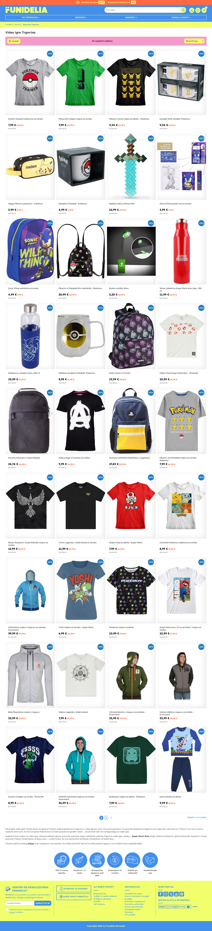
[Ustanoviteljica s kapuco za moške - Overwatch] (181, 675)
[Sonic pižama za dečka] (181, 760)
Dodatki (130, 17)
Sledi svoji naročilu (75, 896)
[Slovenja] (160, 894)
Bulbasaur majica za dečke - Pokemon (127, 796)
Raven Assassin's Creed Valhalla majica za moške (28, 543)
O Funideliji (130, 914)
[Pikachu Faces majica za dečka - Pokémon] (131, 82)
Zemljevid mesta (132, 909)
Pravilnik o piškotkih (134, 904)
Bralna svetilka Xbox (119, 288)
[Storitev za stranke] (197, 10)
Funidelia (9, 25)
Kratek (15, 41)
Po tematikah (30, 17)
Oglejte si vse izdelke (197, 817)
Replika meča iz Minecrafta (122, 203)
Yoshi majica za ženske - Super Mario (76, 627)
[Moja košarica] (204, 10)
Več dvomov (99, 904)
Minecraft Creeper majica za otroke (75, 119)
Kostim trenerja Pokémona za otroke (25, 119)
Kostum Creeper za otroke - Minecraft (26, 796)
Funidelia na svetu (133, 893)
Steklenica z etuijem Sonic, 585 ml (24, 373)
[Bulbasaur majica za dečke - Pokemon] (131, 760)
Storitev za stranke (75, 888)
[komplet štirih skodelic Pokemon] (181, 82)
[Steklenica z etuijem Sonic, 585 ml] (30, 336)
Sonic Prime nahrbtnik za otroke (23, 288)
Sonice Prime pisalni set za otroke (175, 203)
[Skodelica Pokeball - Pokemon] (80, 167)
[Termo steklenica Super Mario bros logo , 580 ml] (181, 251)
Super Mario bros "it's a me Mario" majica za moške (180, 628)
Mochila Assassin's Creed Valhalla (24, 458)
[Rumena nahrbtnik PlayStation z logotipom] (131, 421)
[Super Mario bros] (181, 590)
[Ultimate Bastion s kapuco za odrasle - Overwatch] (131, 675)
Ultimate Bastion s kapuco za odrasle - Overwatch (127, 713)
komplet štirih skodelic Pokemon (175, 119)
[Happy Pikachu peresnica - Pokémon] (30, 167)
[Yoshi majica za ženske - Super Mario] (80, 590)
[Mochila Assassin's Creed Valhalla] (30, 421)
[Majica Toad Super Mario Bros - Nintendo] (181, 336)
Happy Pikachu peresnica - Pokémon (25, 203)
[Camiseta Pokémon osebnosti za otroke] (181, 505)
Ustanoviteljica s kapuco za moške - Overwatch (176, 713)
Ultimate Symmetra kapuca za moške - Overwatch (77, 797)
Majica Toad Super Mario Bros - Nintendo (179, 373)
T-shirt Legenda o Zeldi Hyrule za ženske (77, 542)
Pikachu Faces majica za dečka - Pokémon (129, 119)
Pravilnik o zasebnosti (135, 901)
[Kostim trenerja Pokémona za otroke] (30, 82)
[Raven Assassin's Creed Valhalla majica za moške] (30, 505)
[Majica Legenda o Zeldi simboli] (80, 675)
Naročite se (43, 903)
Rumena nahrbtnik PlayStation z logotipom (129, 458)
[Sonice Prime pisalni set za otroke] (181, 167)
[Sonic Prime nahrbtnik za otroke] (30, 251)
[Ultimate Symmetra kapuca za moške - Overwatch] (80, 760)
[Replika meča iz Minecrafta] (131, 167)
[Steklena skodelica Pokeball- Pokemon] (80, 336)
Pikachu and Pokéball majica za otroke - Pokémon (178, 459)
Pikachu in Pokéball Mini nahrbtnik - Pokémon (80, 288)
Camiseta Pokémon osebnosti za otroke (178, 542)
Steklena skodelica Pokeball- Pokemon (77, 373)
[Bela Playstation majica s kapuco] (30, 675)
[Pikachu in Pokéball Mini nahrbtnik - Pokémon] (80, 251)
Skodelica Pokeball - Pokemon (73, 203)
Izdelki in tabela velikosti (105, 896)
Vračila (97, 901)
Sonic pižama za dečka (170, 796)
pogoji (12, 912)
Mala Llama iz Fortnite (119, 373)
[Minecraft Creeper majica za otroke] (80, 82)
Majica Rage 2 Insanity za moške (74, 458)
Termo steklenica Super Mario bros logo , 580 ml (181, 289)
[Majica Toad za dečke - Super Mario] (131, 505)
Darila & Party (180, 17)
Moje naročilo (100, 893)
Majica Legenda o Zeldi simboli (73, 712)
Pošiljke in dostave (102, 899)
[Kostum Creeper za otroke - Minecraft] (30, 760)
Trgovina (17, 25)
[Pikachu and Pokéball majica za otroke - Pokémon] (181, 421)
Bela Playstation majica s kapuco (24, 712)
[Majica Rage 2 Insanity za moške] (80, 421)
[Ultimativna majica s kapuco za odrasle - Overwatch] (30, 590)
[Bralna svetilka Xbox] (131, 251)
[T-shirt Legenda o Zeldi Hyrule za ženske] (80, 505)
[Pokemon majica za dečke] (131, 590)
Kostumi (80, 17)
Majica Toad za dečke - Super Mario (125, 542)
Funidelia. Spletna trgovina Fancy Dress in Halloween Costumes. (26, 10)
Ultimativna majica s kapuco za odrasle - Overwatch (27, 628)
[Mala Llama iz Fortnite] (131, 336)
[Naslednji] (111, 817)
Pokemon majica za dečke (121, 627)
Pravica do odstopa (134, 906)
